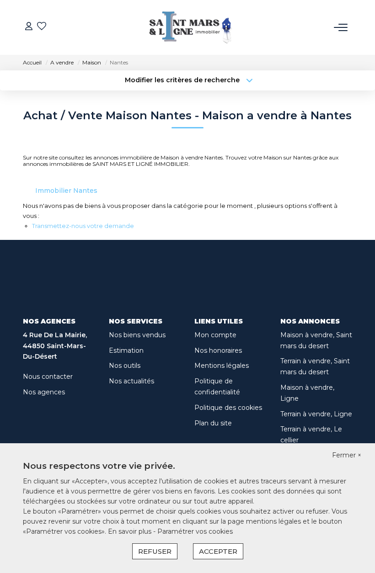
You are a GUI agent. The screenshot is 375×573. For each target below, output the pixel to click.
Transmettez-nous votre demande (83, 225)
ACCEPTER (218, 551)
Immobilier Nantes (66, 190)
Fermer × (346, 455)
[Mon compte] (28, 27)
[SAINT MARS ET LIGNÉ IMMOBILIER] (190, 27)
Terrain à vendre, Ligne (316, 414)
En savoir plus (130, 531)
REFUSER (154, 551)
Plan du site (213, 423)
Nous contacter (48, 376)
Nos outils (124, 365)
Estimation (126, 350)
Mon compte (215, 335)
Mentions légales (221, 365)
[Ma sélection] (41, 27)
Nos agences (44, 392)
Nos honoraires (218, 350)
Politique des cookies (228, 407)
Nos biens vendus (137, 335)
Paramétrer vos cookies (195, 531)
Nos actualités (131, 381)
